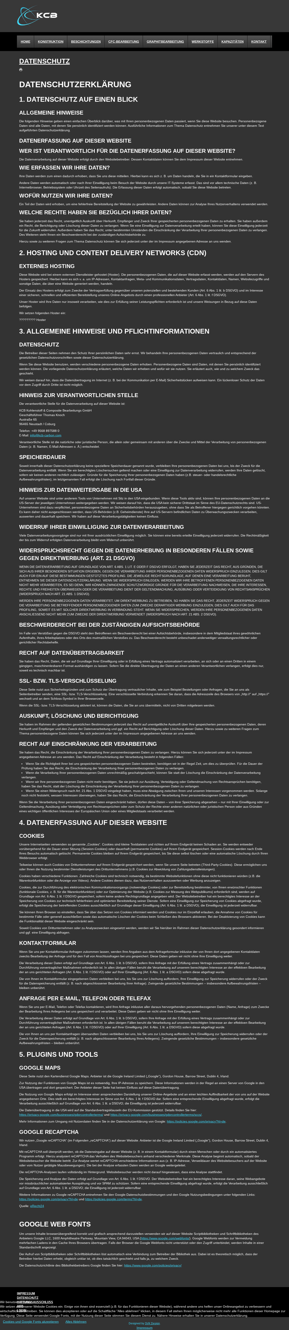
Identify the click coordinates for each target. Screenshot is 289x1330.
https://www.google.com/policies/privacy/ (153, 1265)
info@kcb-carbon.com (45, 435)
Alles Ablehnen (75, 1321)
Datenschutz (44, 61)
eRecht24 (37, 1206)
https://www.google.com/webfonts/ (165, 1238)
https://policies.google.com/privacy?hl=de (196, 1121)
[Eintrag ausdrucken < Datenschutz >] (22, 69)
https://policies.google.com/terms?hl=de (113, 1199)
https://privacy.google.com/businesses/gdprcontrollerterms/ (61, 1114)
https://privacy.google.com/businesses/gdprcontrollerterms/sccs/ (156, 1114)
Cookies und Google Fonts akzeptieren (31, 1321)
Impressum (145, 1328)
